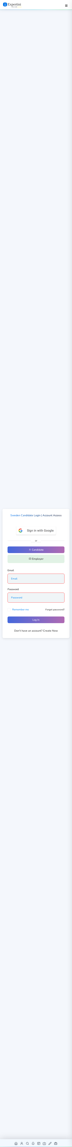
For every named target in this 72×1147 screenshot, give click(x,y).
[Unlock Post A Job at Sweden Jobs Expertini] (50, 1143)
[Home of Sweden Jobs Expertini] (16, 1143)
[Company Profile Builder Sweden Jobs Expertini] (44, 1143)
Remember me (20, 609)
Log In (36, 619)
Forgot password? (54, 609)
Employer (37, 559)
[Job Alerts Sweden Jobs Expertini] (33, 1143)
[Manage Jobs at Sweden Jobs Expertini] (56, 1143)
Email (11, 570)
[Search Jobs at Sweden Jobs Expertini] (27, 1143)
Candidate (37, 549)
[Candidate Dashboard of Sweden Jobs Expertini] (22, 1143)
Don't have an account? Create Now (36, 631)
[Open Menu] (66, 6)
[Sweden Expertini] (15, 5)
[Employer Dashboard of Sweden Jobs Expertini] (39, 1143)
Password (13, 589)
